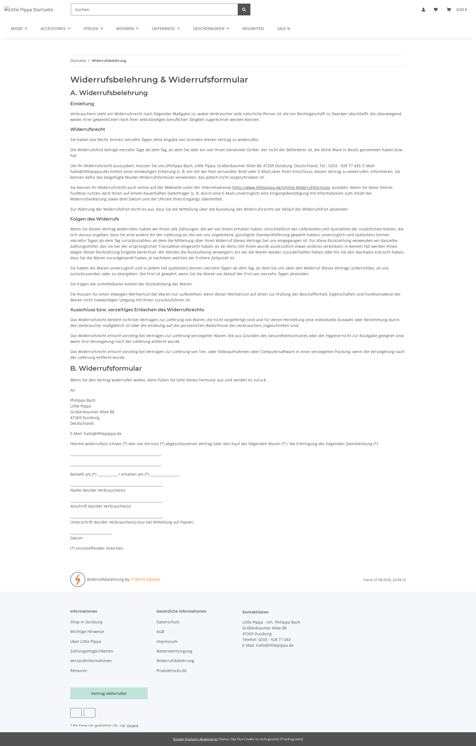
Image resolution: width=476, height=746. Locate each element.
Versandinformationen (91, 660)
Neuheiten (253, 28)
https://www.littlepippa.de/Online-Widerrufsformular (281, 187)
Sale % (283, 28)
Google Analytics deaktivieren (195, 739)
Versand (132, 725)
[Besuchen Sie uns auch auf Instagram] (89, 713)
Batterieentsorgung (174, 651)
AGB (160, 631)
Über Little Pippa (85, 641)
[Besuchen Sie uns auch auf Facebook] (76, 713)
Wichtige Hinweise (87, 631)
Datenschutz (168, 621)
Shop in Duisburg (86, 621)
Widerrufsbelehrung (175, 660)
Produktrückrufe (171, 670)
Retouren (78, 670)
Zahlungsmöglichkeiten (91, 651)
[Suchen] (244, 9)
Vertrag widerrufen (109, 693)
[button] (423, 9)
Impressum (166, 641)
